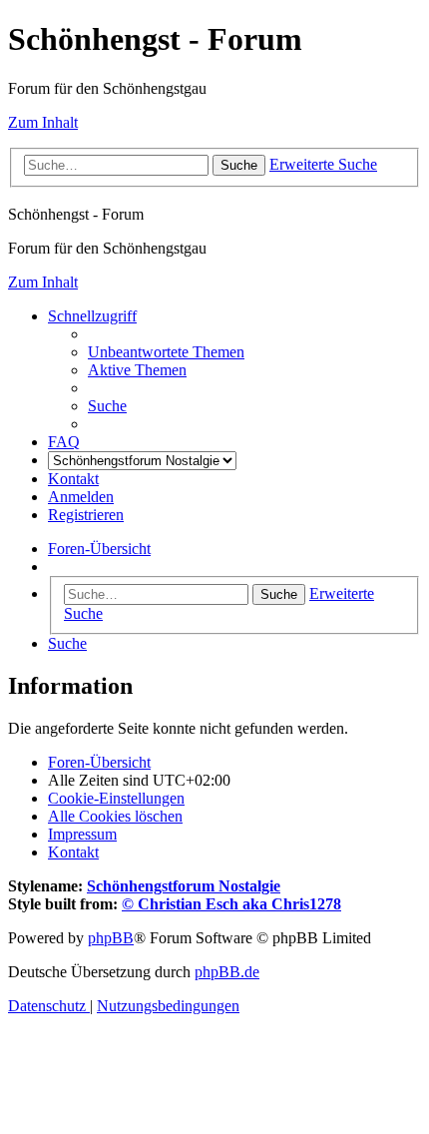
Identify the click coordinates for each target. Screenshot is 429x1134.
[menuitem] (166, 351)
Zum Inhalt (43, 122)
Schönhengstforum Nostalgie (183, 885)
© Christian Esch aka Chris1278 (231, 903)
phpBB (111, 937)
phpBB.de (227, 971)
